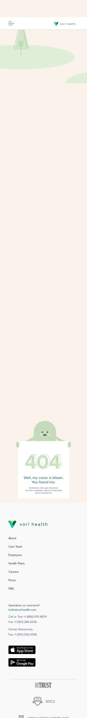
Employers (15, 555)
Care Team (15, 546)
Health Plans (16, 563)
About (12, 538)
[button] (13, 23)
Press (12, 580)
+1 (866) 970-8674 (35, 617)
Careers (13, 572)
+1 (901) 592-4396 (25, 634)
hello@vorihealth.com (22, 610)
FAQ (11, 588)
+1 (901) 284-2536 (25, 622)
